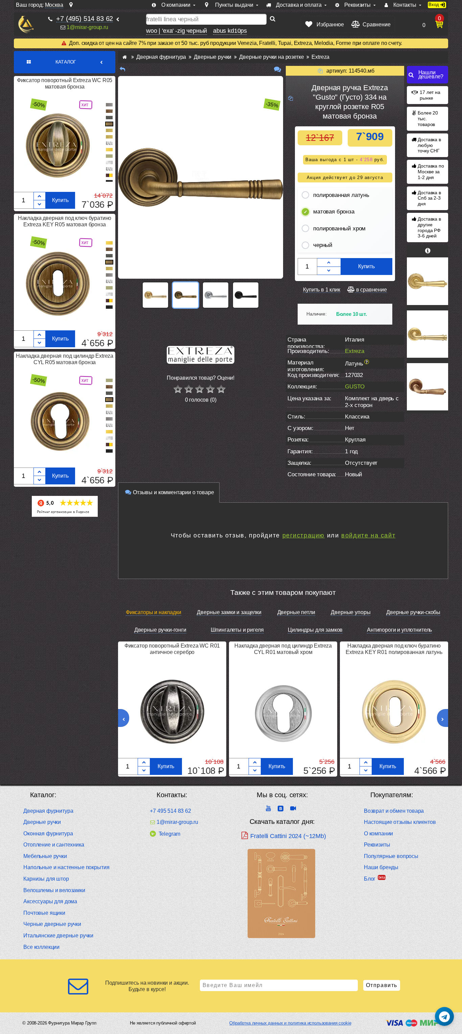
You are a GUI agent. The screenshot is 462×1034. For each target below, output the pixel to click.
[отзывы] (277, 69)
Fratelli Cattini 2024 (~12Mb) (288, 836)
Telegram (169, 834)
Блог (369, 879)
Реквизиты (377, 845)
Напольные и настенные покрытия (66, 867)
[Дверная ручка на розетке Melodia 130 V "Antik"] (427, 386)
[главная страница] (125, 57)
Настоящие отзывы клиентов (400, 822)
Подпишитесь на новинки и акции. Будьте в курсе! (147, 986)
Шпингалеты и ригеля (237, 630)
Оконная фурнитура (48, 833)
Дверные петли (296, 612)
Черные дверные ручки (52, 924)
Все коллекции (41, 947)
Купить (60, 200)
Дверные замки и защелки (229, 612)
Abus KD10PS (230, 30)
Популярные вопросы (391, 856)
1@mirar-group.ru (87, 27)
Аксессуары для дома (50, 901)
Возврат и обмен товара (394, 811)
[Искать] (273, 19)
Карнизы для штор (46, 879)
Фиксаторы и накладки (153, 612)
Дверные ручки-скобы (413, 612)
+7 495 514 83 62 (170, 811)
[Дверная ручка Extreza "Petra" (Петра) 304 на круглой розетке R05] (427, 281)
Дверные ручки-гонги (160, 630)
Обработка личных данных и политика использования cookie (290, 1023)
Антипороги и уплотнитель (399, 630)
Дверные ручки (42, 822)
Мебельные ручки (45, 856)
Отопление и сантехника (53, 845)
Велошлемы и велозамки (54, 890)
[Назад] (122, 69)
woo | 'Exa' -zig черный (176, 30)
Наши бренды (381, 867)
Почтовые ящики (44, 913)
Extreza (354, 351)
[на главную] (25, 24)
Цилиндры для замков (315, 630)
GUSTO (355, 386)
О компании (378, 833)
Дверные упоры (350, 612)
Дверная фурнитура (48, 811)
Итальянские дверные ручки (58, 935)
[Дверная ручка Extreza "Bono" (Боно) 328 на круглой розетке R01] (427, 334)
